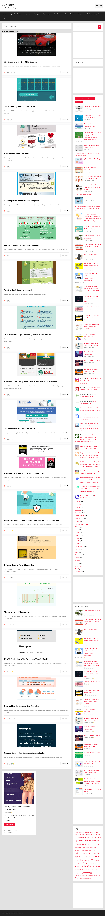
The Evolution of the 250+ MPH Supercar (20, 62)
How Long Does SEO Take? (92, 307)
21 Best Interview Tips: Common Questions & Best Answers (27, 335)
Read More (64, 72)
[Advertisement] (88, 45)
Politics (77, 557)
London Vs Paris (89, 198)
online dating (83, 866)
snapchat (91, 869)
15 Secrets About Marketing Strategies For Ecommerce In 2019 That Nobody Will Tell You (87, 208)
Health (64, 14)
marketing (84, 863)
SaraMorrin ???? (11, 718)
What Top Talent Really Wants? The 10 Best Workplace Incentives (30, 382)
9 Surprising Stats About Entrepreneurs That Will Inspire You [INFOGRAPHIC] (92, 288)
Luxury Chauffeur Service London (90, 410)
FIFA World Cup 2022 (81, 524)
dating (88, 850)
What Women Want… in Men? (16, 154)
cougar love (94, 844)
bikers (90, 837)
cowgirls (78, 850)
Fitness (77, 527)
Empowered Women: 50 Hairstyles (90, 453)
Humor (77, 543)
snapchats (79, 873)
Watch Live (78, 572)
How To (56, 14)
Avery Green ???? (11, 624)
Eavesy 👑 (86, 683)
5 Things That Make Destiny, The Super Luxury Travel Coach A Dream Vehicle (90, 464)
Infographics (9, 830)
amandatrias (87, 748)
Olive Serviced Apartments (83, 194)
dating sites (89, 853)
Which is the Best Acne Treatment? (18, 290)
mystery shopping (93, 863)
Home (4, 14)
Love (76, 552)
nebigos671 (87, 645)
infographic (86, 860)
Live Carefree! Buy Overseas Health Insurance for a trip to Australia (31, 520)
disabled (85, 856)
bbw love (91, 832)
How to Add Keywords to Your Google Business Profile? (91, 326)
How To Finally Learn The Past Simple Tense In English (26, 659)
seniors (78, 869)
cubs (83, 850)
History (77, 538)
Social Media (79, 560)
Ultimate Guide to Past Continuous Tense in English (24, 753)
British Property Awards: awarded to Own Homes (24, 473)
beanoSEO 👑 (9, 812)
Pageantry (78, 555)
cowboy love (87, 847)
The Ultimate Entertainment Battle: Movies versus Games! (89, 417)
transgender (95, 875)
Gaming (77, 532)
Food (76, 530)
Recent (84, 99)
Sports (77, 563)
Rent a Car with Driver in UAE (89, 408)
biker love (82, 837)
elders (90, 856)
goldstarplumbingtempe (90, 694)
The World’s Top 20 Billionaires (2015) (19, 107)
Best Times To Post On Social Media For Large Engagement (90, 381)
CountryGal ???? (11, 72)
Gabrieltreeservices (89, 615)
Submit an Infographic (92, 14)
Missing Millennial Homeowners (17, 612)
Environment (79, 518)
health (96, 856)
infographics (97, 860)
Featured (78, 521)
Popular (78, 99)
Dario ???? (9, 119)
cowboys (95, 847)
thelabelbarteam (88, 765)
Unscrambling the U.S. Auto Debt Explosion (21, 706)
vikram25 (86, 705)
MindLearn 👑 (10, 671)
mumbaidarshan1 (88, 793)
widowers (88, 878)
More (79, 14)
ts (84, 878)
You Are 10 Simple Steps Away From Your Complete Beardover (92, 187)
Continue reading (9, 824)
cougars (79, 847)
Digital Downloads (15, 14)
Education (78, 513)
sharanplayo (87, 754)
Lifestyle (36, 14)
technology (81, 875)
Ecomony (78, 510)
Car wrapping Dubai (86, 495)
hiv (76, 860)
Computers (78, 507)
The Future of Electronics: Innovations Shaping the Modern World (91, 266)
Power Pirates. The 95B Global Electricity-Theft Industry (91, 299)
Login (3, 19)
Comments (91, 99)
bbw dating (84, 832)
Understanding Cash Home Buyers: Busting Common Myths (92, 247)
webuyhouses (87, 626)
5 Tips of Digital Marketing (92, 159)
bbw (77, 832)
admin (8, 166)
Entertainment (79, 515)
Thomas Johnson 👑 (80, 657)
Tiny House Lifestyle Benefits (89, 486)
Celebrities (78, 504)
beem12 (82, 446)
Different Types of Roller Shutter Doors (19, 565)
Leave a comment (11, 832)
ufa (81, 415)
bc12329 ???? (10, 486)
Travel (72, 14)
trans (87, 875)
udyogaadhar (87, 634)
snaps (88, 873)
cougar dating (84, 844)
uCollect (8, 5)
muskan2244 (87, 774)
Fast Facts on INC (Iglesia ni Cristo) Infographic (23, 245)
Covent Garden (85, 471)
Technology (46, 14)
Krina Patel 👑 (10, 530)
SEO (83, 869)
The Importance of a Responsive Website (20, 429)
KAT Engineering (85, 462)
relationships (96, 866)
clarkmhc (86, 785)
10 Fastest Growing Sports (92, 753)
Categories (79, 102)
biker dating (87, 834)
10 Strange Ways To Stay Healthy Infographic (22, 201)
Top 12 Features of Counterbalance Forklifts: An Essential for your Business (92, 781)
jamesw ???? (10, 439)
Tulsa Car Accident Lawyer (92, 360)
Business (27, 14)
